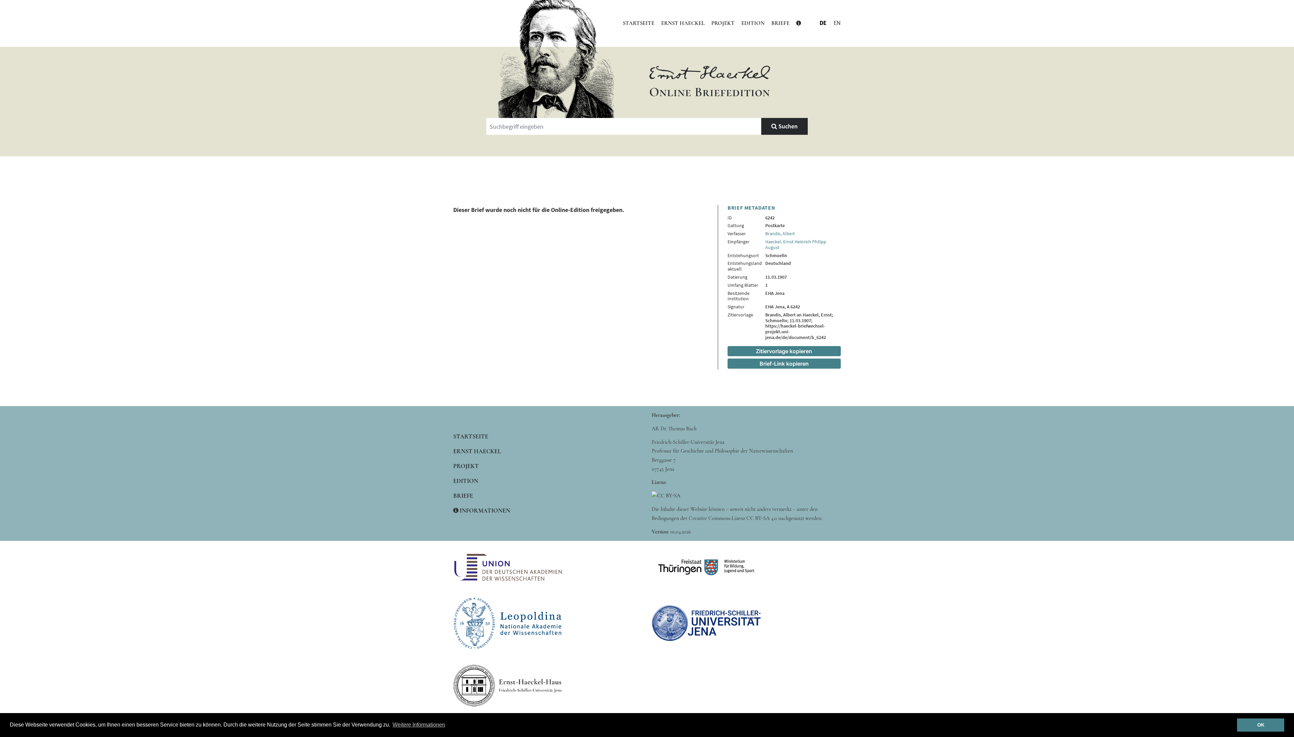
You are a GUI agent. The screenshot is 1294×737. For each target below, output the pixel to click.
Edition (753, 23)
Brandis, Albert (780, 234)
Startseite (638, 23)
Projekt (723, 23)
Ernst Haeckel (683, 23)
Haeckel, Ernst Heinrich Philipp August (795, 244)
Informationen (484, 510)
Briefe (780, 23)
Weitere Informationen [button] (419, 725)
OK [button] (1260, 725)
